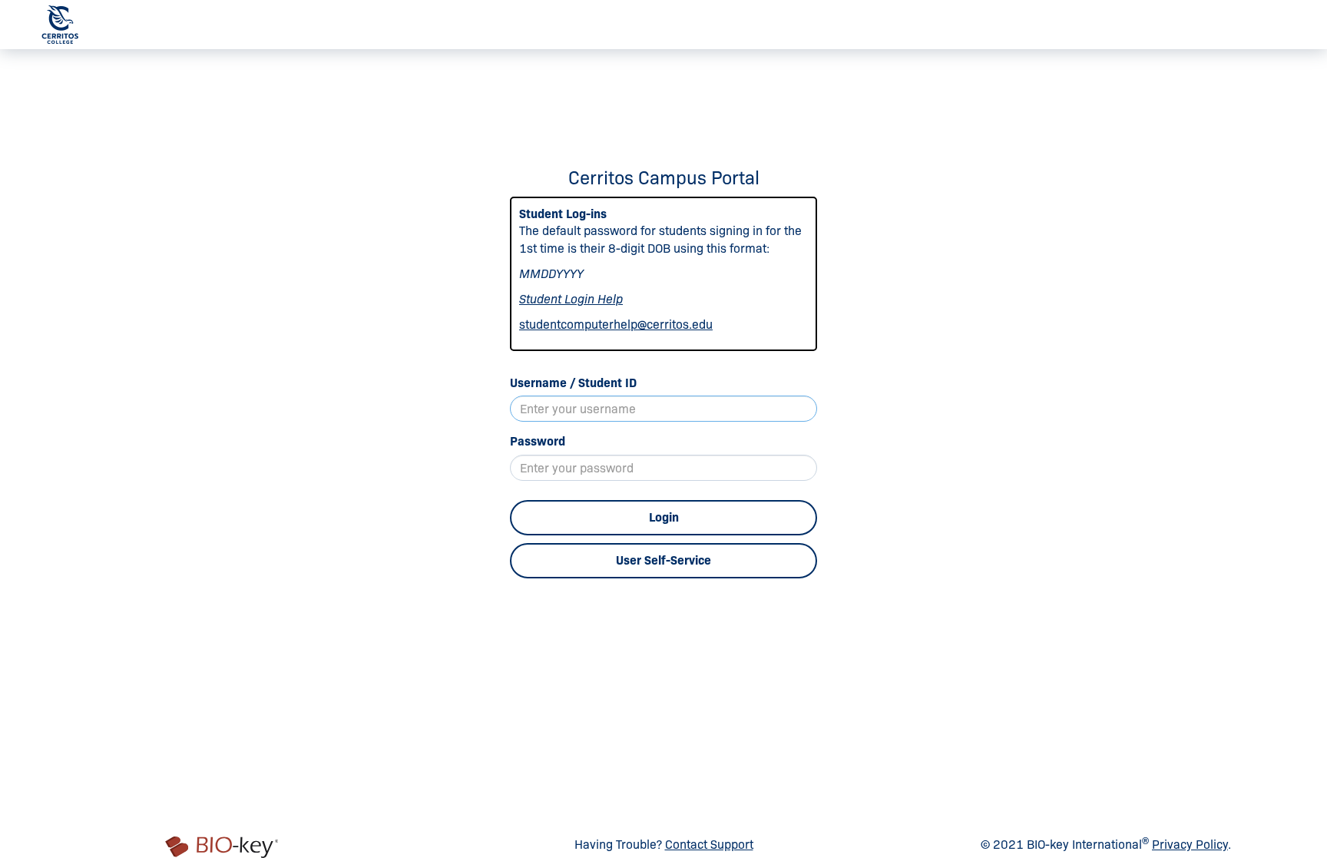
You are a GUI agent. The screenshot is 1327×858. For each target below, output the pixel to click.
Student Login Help (571, 299)
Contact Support (709, 844)
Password (537, 441)
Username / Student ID (573, 383)
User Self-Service (663, 560)
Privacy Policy (1190, 844)
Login (664, 517)
